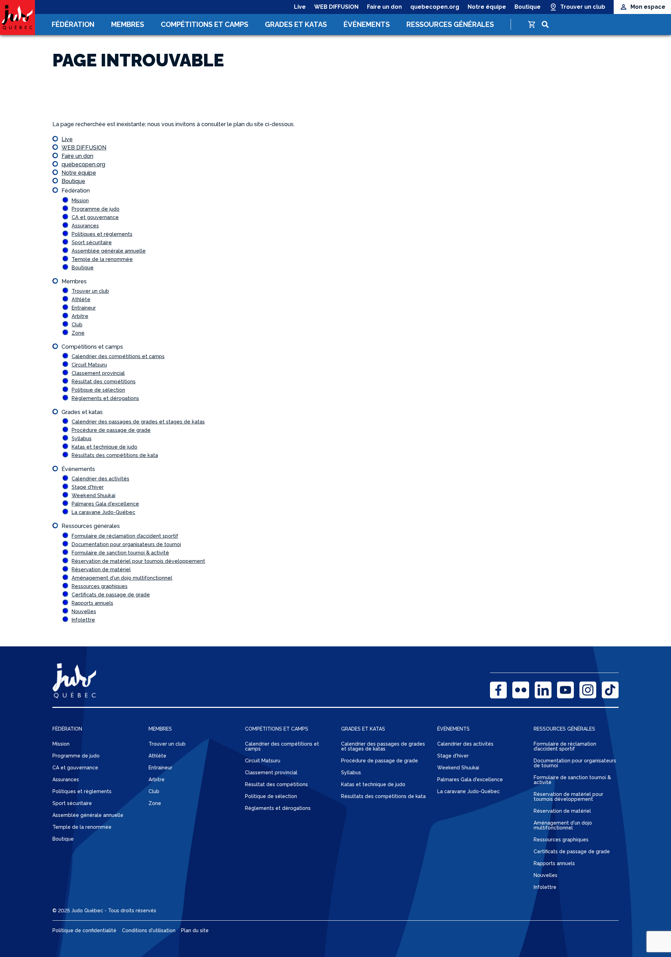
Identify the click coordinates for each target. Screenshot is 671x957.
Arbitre (80, 316)
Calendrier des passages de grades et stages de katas (138, 422)
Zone (78, 333)
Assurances (85, 226)
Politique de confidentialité (84, 930)
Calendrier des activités (100, 478)
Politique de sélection (98, 390)
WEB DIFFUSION (336, 6)
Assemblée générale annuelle (109, 251)
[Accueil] (17, 17)
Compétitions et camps (204, 24)
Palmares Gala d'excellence (105, 504)
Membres (127, 24)
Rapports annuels (92, 603)
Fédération (73, 24)
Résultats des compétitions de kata (115, 455)
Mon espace (647, 6)
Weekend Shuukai (93, 495)
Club (77, 324)
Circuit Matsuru (89, 365)
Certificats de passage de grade (111, 594)
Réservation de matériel (101, 569)
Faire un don (384, 6)
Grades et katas (296, 24)
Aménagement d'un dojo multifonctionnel (122, 578)
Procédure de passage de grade (111, 430)
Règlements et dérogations (105, 398)
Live (300, 6)
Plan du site (195, 930)
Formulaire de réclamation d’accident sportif (125, 536)
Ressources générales (450, 24)
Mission (80, 200)
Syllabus (82, 438)
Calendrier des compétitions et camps (118, 356)
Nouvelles (84, 611)
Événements (367, 24)
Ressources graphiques (100, 586)
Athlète (81, 299)
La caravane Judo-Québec (103, 512)
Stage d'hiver (88, 487)
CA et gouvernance (95, 217)
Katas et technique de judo (104, 447)
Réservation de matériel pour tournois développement (138, 561)
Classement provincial (98, 373)
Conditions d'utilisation (148, 930)
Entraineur (84, 308)
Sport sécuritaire (92, 242)
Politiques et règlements (102, 234)
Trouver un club (582, 6)
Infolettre (83, 620)
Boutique (527, 6)
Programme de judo (96, 209)
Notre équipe (487, 6)
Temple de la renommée (102, 259)
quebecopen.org (434, 6)
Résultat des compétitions (104, 381)
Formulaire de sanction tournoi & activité (120, 553)
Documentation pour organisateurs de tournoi (126, 544)
